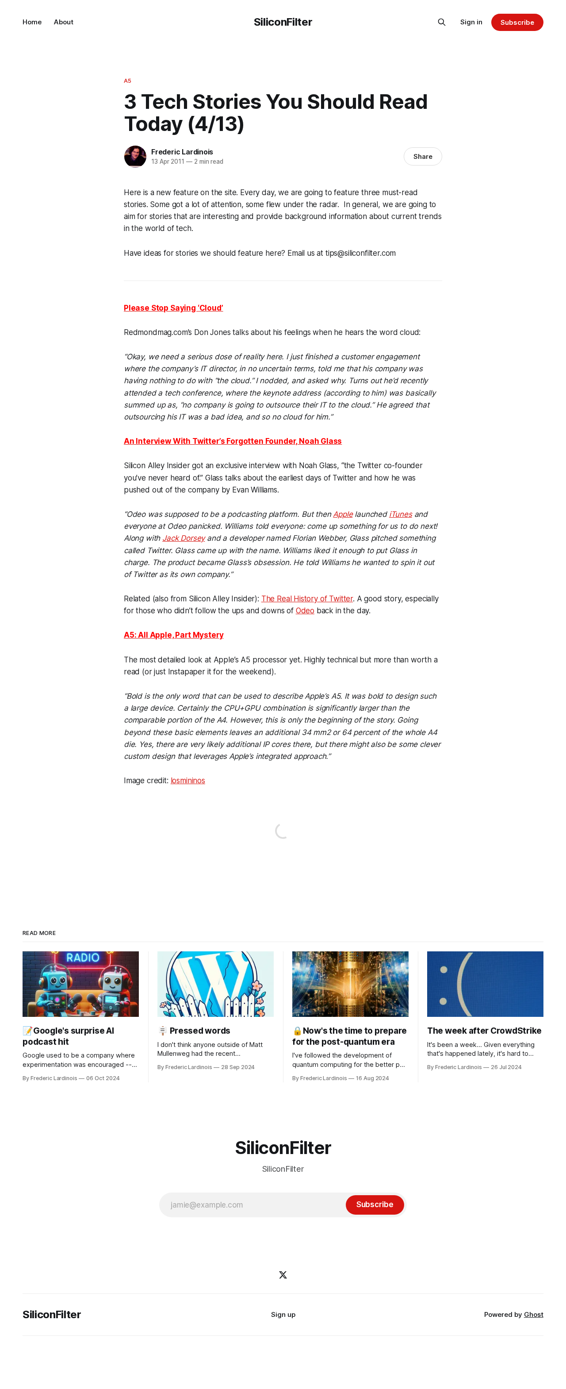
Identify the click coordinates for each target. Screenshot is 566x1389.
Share (422, 156)
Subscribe (517, 22)
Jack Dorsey (183, 538)
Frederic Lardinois (182, 151)
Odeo (305, 610)
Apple (342, 514)
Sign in (471, 22)
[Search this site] (442, 22)
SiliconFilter (283, 21)
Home (32, 22)
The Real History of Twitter (307, 598)
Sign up (283, 1314)
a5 (127, 80)
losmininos (188, 780)
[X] (283, 1274)
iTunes (400, 514)
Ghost (533, 1314)
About (63, 22)
